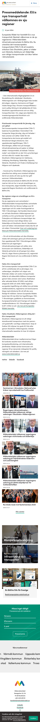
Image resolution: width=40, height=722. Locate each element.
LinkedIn (20, 705)
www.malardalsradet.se (11, 354)
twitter (4, 360)
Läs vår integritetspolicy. (19, 719)
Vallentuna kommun (15, 663)
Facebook (20, 707)
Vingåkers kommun (15, 658)
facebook (20, 360)
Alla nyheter (20, 512)
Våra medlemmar (20, 647)
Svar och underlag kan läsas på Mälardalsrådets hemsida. (19, 229)
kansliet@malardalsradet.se (20, 700)
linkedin (12, 360)
